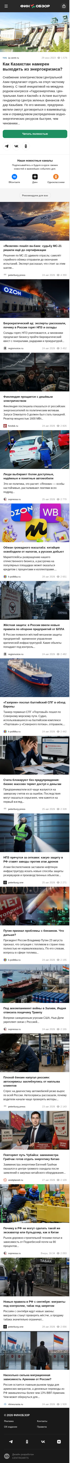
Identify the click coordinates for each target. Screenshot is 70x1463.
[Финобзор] (35, 6)
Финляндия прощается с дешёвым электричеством (28, 398)
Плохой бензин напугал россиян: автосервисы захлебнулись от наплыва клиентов (31, 1081)
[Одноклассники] (27, 1441)
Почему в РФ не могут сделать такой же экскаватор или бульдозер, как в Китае (31, 1230)
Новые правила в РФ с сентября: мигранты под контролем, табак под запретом (34, 1303)
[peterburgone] (5, 882)
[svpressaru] (5, 499)
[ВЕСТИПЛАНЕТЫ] (5, 1180)
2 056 (63, 1326)
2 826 (63, 425)
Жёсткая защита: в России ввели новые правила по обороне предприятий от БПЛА (33, 627)
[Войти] (63, 6)
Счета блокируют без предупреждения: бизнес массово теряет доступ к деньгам (32, 782)
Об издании (10, 1426)
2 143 (63, 1106)
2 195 (63, 959)
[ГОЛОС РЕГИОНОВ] (5, 348)
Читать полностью (35, 133)
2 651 (63, 576)
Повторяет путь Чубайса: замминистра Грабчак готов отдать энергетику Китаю (31, 1157)
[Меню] (6, 6)
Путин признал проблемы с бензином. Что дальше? (33, 932)
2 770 (63, 499)
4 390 (63, 274)
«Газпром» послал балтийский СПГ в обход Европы (34, 704)
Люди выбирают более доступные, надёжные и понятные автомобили (28, 476)
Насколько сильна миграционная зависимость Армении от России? (27, 1377)
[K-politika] (5, 577)
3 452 (63, 348)
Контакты (42, 1421)
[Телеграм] (11, 1441)
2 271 (63, 882)
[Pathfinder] (5, 1404)
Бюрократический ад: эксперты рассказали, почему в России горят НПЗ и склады (34, 325)
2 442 (63, 731)
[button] (7, 146)
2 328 (63, 809)
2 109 (63, 1179)
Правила (42, 1426)
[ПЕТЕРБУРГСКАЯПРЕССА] (5, 275)
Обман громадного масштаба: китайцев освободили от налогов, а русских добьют (33, 549)
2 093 (63, 1253)
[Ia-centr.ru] (4, 57)
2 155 (63, 1029)
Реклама (9, 1421)
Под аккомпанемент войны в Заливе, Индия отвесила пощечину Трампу (34, 1010)
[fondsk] (5, 426)
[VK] (43, 1441)
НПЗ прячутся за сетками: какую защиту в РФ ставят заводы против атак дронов (33, 859)
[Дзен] (59, 1441)
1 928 (63, 1404)
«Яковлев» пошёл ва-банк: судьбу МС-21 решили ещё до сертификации (32, 248)
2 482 (63, 654)
